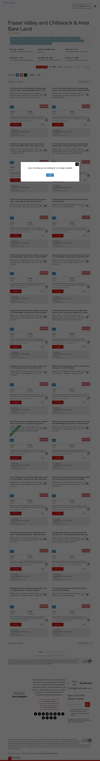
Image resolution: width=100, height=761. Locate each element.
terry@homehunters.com (18, 135)
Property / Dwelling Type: (46, 49)
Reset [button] (76, 67)
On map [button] (66, 67)
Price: (17, 49)
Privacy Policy (40, 753)
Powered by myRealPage (51, 753)
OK (50, 175)
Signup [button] (32, 75)
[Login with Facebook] (17, 76)
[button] (82, 6)
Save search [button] (41, 67)
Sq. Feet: (72, 58)
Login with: (11, 75)
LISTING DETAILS (15, 124)
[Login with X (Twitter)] (25, 76)
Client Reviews (49, 707)
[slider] (11, 52)
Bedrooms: (71, 49)
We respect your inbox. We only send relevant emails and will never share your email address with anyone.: (80, 720)
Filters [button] (85, 67)
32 (61, 652)
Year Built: (45, 58)
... (56, 652)
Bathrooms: (16, 58)
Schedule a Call (83, 6)
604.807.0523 (14, 133)
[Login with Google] (21, 76)
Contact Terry (49, 701)
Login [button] (38, 75)
